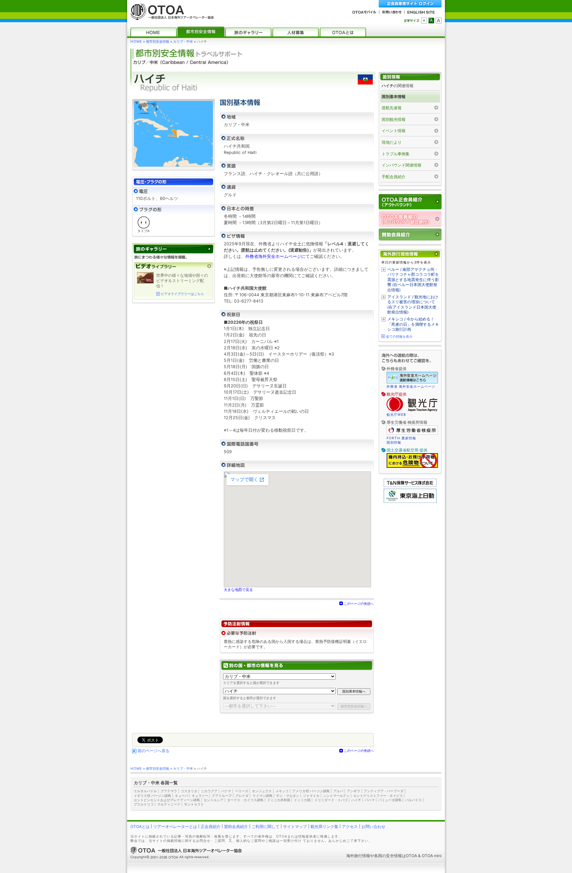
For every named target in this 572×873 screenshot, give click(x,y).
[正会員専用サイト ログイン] (410, 4)
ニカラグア (209, 791)
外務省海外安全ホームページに (275, 256)
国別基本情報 (393, 96)
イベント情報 (393, 130)
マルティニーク (168, 804)
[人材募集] (295, 31)
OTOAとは (140, 826)
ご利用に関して (265, 826)
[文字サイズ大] (439, 21)
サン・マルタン (287, 796)
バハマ (370, 800)
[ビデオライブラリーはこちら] (173, 266)
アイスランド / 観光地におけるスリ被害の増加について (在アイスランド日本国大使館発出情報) (412, 304)
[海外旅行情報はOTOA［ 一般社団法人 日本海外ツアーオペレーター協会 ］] (170, 17)
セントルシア (213, 800)
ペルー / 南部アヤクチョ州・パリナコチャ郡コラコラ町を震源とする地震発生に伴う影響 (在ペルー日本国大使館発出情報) (413, 279)
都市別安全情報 (157, 41)
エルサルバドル (145, 791)
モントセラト (194, 804)
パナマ (226, 791)
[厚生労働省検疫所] (412, 434)
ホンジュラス (262, 791)
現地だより (392, 142)
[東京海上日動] (410, 501)
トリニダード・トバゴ (331, 800)
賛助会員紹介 (236, 826)
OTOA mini (432, 855)
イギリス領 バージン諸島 (152, 796)
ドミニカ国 (302, 800)
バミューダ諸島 (390, 800)
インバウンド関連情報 (401, 165)
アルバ (338, 791)
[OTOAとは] (343, 31)
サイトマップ (295, 826)
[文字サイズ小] (424, 21)
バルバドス (413, 800)
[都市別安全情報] (201, 31)
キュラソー (200, 796)
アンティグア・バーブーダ (384, 791)
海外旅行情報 (358, 855)
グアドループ (222, 796)
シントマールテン (336, 796)
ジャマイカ (311, 796)
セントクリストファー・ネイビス (378, 796)
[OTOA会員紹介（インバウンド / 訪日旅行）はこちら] (410, 219)
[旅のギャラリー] (248, 31)
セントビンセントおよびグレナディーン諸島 (167, 800)
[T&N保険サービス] (410, 485)
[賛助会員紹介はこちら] (410, 234)
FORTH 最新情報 (401, 438)
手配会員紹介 (393, 176)
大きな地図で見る (238, 589)
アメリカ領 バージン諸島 (311, 791)
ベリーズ (241, 791)
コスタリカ (189, 791)
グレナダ (242, 796)
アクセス (350, 826)
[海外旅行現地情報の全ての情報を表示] (410, 254)
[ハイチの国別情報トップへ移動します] (410, 76)
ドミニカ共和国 (278, 800)
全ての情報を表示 (399, 336)
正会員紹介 (210, 826)
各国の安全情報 (388, 855)
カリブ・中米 (183, 41)
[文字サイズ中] (431, 21)
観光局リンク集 (324, 826)
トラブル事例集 (395, 153)
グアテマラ (169, 791)
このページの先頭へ (359, 604)
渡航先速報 (392, 107)
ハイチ (356, 800)
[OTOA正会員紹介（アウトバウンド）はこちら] (410, 202)
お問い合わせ (373, 826)
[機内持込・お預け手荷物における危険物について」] (412, 467)
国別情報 (394, 442)
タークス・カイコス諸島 (245, 800)
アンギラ (353, 791)
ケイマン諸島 (262, 796)
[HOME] (153, 31)
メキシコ (282, 791)
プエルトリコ (144, 804)
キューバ (181, 796)
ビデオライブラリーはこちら (182, 294)
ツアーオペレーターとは (175, 826)
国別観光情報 (393, 119)
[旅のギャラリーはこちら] (173, 249)
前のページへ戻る (153, 751)
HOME (136, 41)
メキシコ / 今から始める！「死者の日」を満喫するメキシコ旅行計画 (413, 324)
